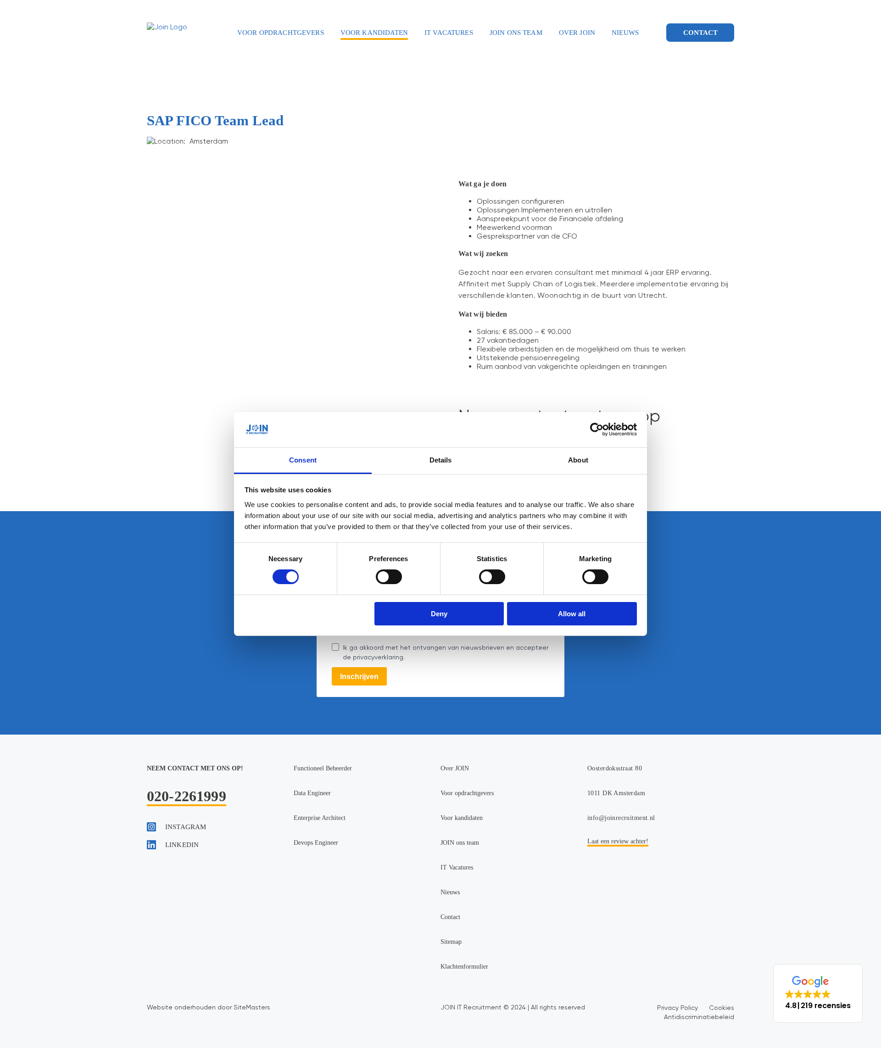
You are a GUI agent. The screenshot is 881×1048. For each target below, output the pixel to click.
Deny (439, 614)
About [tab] (578, 460)
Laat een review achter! (617, 841)
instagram (185, 827)
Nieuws (625, 32)
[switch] (389, 576)
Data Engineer (312, 793)
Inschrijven (359, 676)
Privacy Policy (677, 1007)
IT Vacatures (448, 32)
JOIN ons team (516, 32)
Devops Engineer (316, 842)
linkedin (182, 844)
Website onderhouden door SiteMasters (208, 1007)
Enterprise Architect (320, 817)
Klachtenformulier (464, 966)
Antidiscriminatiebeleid (699, 1016)
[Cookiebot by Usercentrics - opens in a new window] (597, 429)
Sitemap (451, 941)
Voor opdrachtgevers (280, 32)
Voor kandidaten (374, 32)
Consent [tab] (303, 460)
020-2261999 (186, 796)
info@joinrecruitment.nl (621, 817)
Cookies (721, 1007)
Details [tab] (440, 460)
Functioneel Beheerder (323, 768)
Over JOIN (577, 32)
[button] (818, 993)
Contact (700, 32)
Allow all (571, 614)
